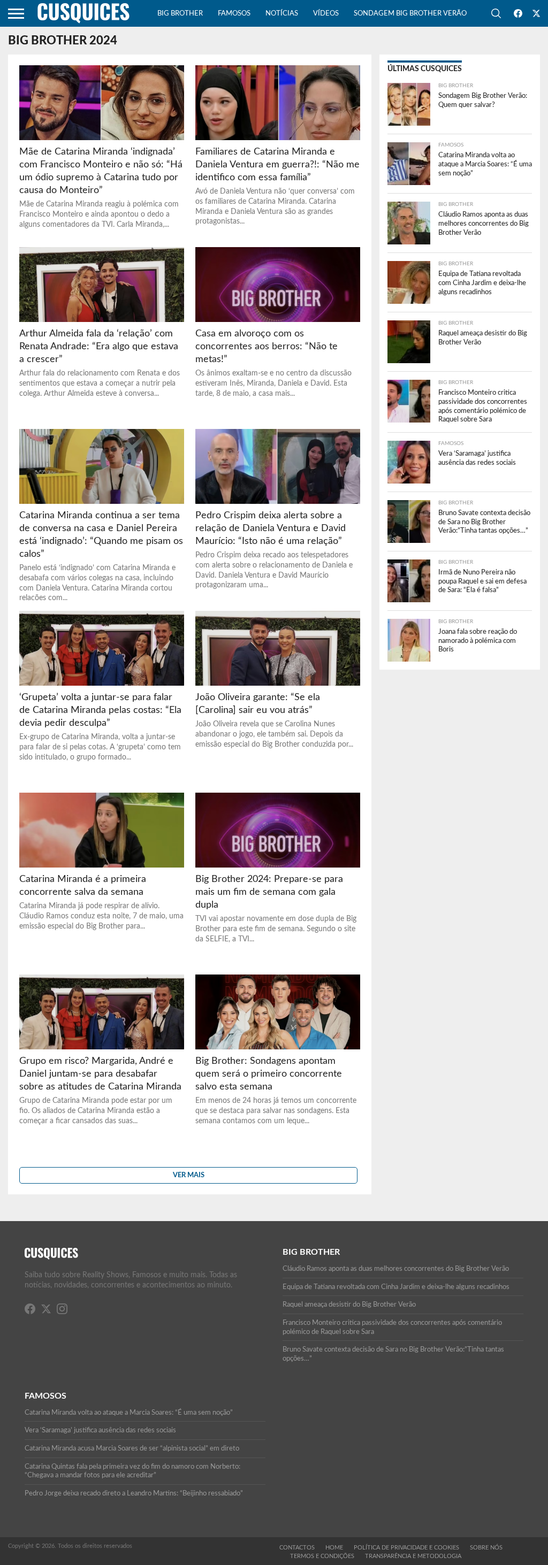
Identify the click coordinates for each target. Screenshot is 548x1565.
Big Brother (180, 13)
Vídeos (326, 13)
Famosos (234, 13)
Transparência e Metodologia (413, 1556)
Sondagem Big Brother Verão (410, 13)
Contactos (297, 1548)
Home (334, 1548)
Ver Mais (188, 1175)
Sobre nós (486, 1548)
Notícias (281, 13)
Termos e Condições (322, 1556)
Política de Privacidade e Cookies (406, 1548)
